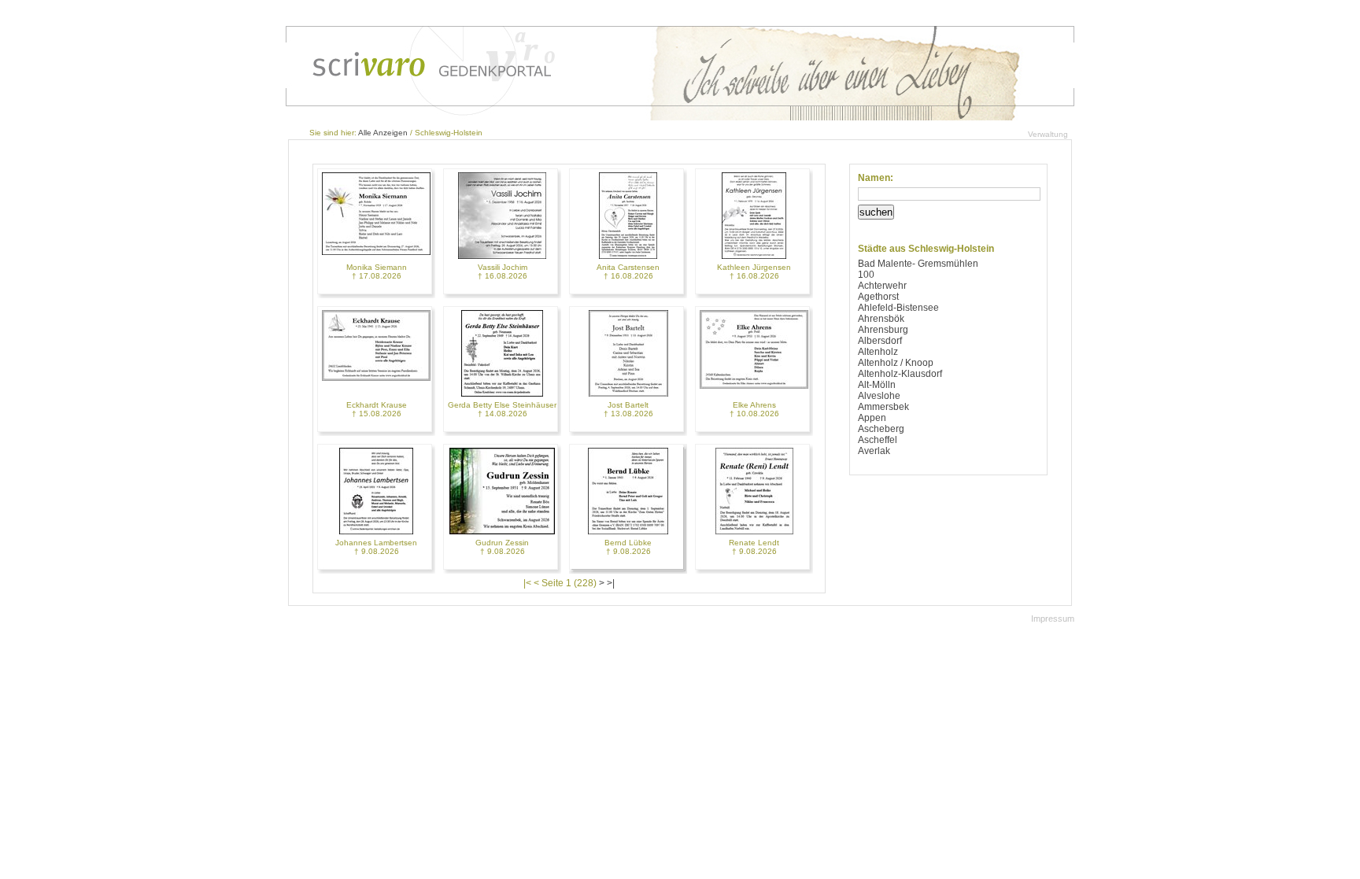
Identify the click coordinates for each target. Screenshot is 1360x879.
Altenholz (878, 351)
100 (866, 274)
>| (611, 583)
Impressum (1052, 618)
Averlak (874, 450)
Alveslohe (879, 395)
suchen (876, 212)
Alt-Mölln (877, 384)
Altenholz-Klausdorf (900, 373)
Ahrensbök (881, 318)
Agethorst (878, 296)
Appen (872, 417)
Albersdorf (880, 340)
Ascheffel (877, 439)
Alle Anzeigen (383, 132)
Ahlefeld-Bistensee (898, 307)
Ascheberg (881, 428)
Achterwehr (882, 285)
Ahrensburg (883, 329)
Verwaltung (1048, 134)
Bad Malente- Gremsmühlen (918, 263)
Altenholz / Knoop (895, 362)
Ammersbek (883, 406)
